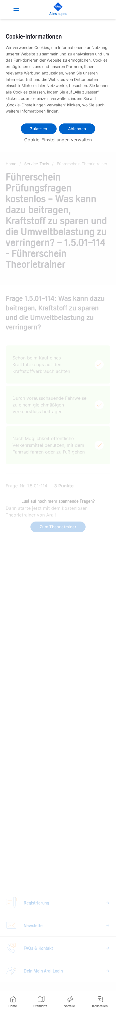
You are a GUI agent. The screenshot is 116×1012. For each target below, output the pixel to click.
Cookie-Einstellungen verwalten (58, 139)
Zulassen (38, 128)
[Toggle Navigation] (16, 9)
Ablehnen (77, 128)
